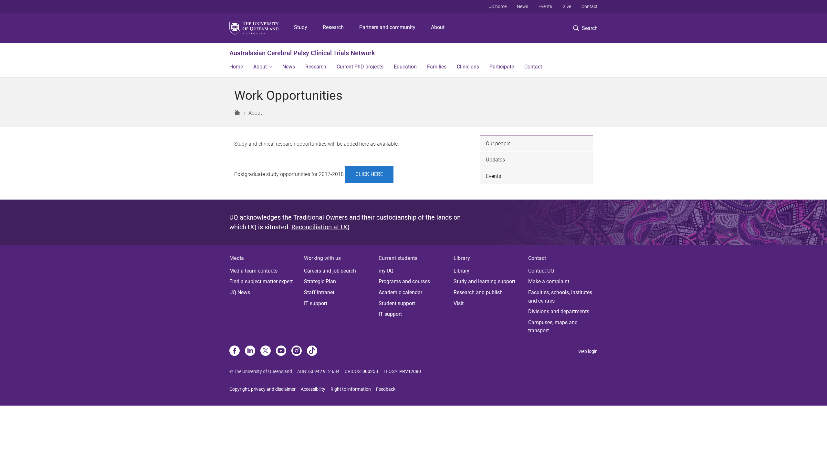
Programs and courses (404, 281)
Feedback (385, 389)
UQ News (239, 292)
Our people (498, 143)
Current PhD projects (360, 67)
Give (566, 6)
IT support (315, 303)
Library (461, 271)
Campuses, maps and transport (553, 326)
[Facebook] (234, 351)
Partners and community (387, 27)
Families (436, 67)
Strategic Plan (320, 281)
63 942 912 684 (324, 371)
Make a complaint (548, 281)
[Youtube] (281, 351)
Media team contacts (253, 271)
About (438, 27)
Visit (459, 303)
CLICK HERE (369, 174)
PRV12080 (410, 371)
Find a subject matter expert (261, 281)
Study (300, 27)
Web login (588, 351)
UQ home (497, 6)
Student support (397, 303)
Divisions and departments (558, 311)
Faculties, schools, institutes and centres (560, 296)
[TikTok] (312, 351)
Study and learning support (484, 281)
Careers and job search (330, 271)
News (522, 6)
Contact (589, 6)
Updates (495, 160)
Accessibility (313, 389)
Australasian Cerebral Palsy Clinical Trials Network (302, 53)
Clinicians (468, 67)
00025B (370, 371)
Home (236, 67)
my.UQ (386, 271)
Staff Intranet (319, 292)
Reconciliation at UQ (320, 227)
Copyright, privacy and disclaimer (262, 389)
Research (333, 27)
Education (405, 67)
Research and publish (478, 292)
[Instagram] (296, 351)
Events (545, 6)
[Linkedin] (250, 351)
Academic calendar (400, 292)
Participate (501, 67)
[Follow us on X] (265, 351)
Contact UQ (541, 271)
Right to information (350, 389)
